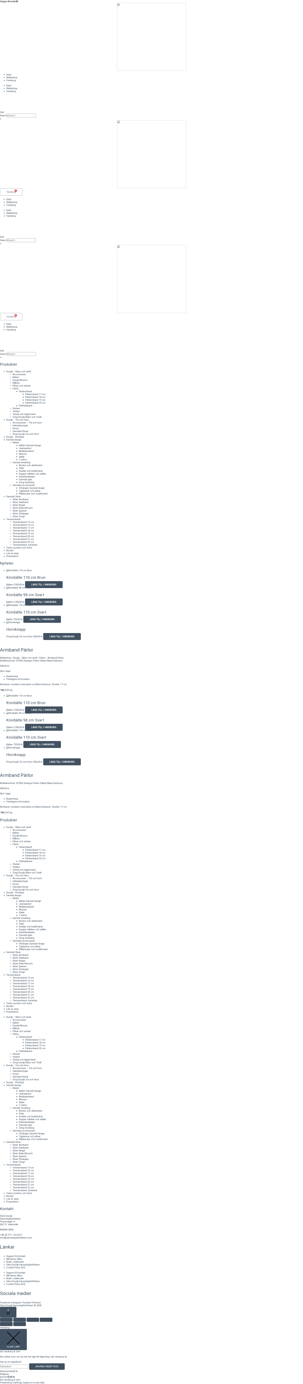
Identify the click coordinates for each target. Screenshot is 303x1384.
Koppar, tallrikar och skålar (32, 473)
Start (8, 74)
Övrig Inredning (26, 482)
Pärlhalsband (25, 405)
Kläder (16, 442)
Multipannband (26, 451)
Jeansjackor (25, 448)
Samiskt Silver (13, 496)
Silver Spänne (20, 510)
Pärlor (16, 388)
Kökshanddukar (27, 476)
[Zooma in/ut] (6, 1320)
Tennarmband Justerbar (25, 544)
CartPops (28, 1382)
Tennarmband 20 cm (23, 536)
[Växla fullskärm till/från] (19, 1320)
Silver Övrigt (19, 516)
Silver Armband (20, 499)
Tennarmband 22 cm (23, 542)
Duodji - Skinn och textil (25, 657)
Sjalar (22, 456)
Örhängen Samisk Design (32, 488)
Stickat (16, 408)
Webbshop (11, 77)
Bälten (16, 377)
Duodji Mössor (20, 380)
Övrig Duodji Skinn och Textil (27, 417)
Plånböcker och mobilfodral (33, 493)
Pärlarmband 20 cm (35, 402)
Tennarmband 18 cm (23, 530)
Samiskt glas (25, 479)
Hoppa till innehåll (9, 1)
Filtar (21, 468)
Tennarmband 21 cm (23, 539)
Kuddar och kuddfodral (30, 471)
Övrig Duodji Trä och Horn (26, 434)
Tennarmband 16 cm (23, 525)
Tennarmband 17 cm (23, 527)
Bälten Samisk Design (30, 445)
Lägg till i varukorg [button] (43, 584)
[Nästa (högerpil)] (19, 1324)
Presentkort (12, 556)
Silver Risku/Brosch (23, 507)
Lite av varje (12, 553)
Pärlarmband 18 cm (35, 397)
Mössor (23, 453)
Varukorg (11, 80)
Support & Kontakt (15, 1256)
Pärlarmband (25, 391)
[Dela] (33, 1320)
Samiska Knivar (20, 431)
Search (3, 115)
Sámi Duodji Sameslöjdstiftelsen (23, 1264)
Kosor (16, 428)
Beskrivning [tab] (12, 676)
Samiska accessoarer (24, 485)
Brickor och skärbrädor (31, 465)
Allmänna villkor (14, 1259)
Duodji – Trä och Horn (17, 419)
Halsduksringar (20, 425)
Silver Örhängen (21, 513)
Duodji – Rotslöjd (15, 436)
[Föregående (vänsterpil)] (6, 1324)
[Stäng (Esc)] (46, 1320)
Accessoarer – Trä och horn (27, 422)
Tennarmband (13, 519)
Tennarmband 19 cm (23, 533)
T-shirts (23, 459)
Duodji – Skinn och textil (18, 371)
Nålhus (16, 382)
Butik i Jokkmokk (15, 1261)
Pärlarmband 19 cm (35, 400)
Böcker (10, 550)
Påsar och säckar (22, 385)
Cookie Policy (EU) (15, 1267)
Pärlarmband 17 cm (35, 394)
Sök (2, 112)
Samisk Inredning (21, 462)
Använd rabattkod (47, 1366)
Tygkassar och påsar (30, 490)
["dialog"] (151, 1355)
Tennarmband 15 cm (23, 522)
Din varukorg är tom (10, 1379)
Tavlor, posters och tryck (19, 547)
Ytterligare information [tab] (18, 679)
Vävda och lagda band (24, 414)
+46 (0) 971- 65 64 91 (11, 1234)
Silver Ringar (19, 505)
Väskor (16, 411)
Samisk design (13, 439)
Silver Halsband (20, 502)
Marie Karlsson (55, 660)
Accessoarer (19, 374)
